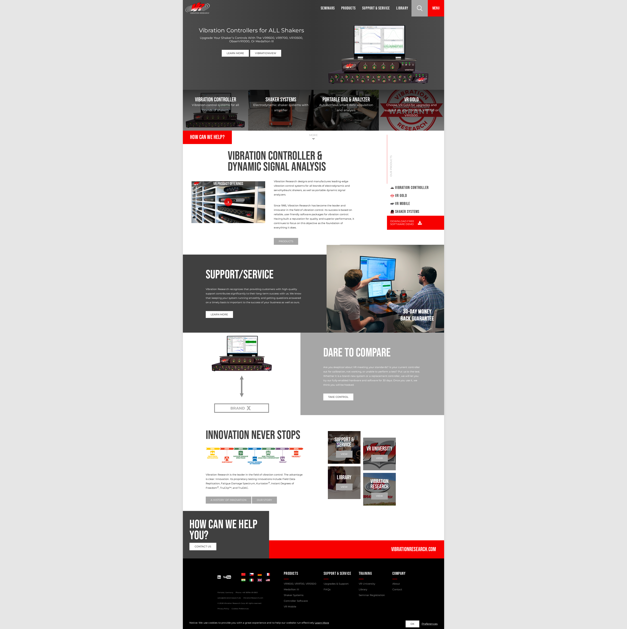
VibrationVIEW (265, 53)
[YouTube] (227, 577)
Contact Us (203, 546)
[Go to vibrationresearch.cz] (251, 574)
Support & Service (376, 8)
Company (399, 573)
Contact (397, 589)
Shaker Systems (407, 211)
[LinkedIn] (219, 577)
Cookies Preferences (240, 609)
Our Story (264, 499)
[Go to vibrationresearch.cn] (243, 574)
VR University (367, 583)
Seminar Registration (372, 595)
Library (402, 8)
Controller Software (296, 600)
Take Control (338, 396)
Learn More (235, 53)
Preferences (430, 623)
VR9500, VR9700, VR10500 (300, 583)
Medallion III (291, 589)
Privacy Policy (223, 609)
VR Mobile (402, 203)
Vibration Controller (412, 187)
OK (412, 623)
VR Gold (401, 195)
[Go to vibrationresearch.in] (243, 580)
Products (348, 8)
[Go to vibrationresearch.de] (260, 574)
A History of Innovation (228, 499)
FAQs (327, 589)
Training (365, 573)
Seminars (328, 8)
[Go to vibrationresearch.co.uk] (260, 580)
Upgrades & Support (336, 583)
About (396, 583)
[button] (419, 8)
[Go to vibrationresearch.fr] (268, 574)
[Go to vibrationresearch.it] (251, 580)
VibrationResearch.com (253, 598)
